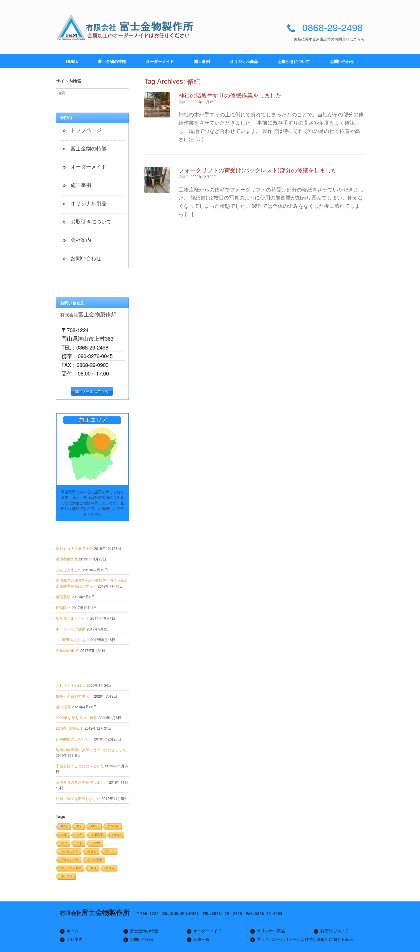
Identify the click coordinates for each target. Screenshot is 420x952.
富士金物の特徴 (112, 61)
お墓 (64, 834)
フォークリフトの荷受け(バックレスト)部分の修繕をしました (258, 170)
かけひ (116, 834)
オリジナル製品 (71, 867)
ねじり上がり (69, 851)
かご (64, 843)
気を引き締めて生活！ (74, 696)
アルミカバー (69, 859)
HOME (72, 61)
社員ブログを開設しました (78, 798)
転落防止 (63, 607)
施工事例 (202, 61)
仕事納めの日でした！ (74, 739)
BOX (64, 826)
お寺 (79, 834)
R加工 (95, 826)
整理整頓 (63, 596)
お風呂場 (97, 834)
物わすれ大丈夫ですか (74, 548)
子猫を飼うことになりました (80, 766)
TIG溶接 (113, 826)
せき (79, 843)
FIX (79, 826)
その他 (95, 843)
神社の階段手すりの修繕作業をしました (230, 95)
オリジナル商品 (244, 61)
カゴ (93, 867)
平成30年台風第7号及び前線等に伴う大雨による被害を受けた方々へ (92, 583)
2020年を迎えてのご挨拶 (76, 717)
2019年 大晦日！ (69, 728)
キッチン (67, 876)
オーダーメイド (160, 61)
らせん (92, 851)
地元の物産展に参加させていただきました (91, 749)
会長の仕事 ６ (67, 650)
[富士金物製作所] (127, 27)
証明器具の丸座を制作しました (82, 782)
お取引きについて (294, 61)
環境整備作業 (67, 559)
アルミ (110, 851)
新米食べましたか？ (72, 618)
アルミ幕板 (95, 859)
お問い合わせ (342, 61)
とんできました (69, 569)
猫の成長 (63, 706)
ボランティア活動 (70, 629)
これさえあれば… (70, 685)
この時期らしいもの (72, 639)
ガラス (110, 867)
